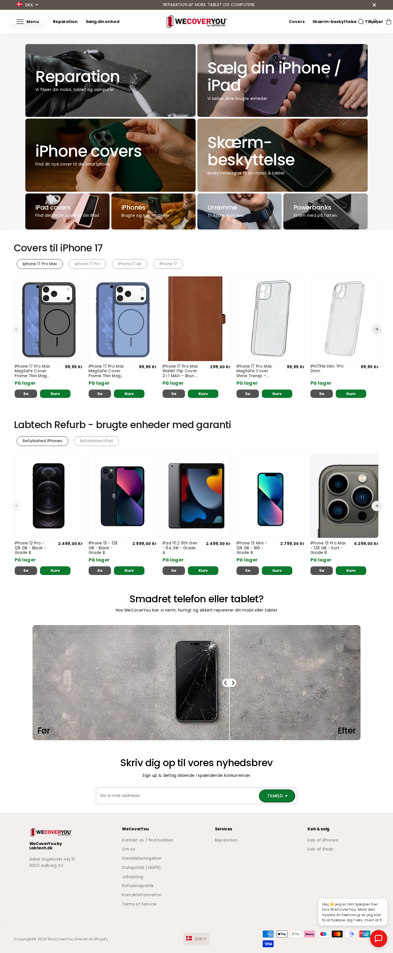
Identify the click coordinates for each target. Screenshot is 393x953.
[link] (57, 832)
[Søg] (361, 21)
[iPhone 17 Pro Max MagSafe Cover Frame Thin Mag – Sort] (49, 318)
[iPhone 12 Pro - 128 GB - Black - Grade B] (49, 495)
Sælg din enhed (102, 21)
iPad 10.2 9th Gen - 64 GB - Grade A (180, 548)
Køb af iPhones (323, 840)
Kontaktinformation (142, 895)
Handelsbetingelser (141, 858)
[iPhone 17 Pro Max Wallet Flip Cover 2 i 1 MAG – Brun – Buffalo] (196, 318)
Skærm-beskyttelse (334, 21)
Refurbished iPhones (42, 441)
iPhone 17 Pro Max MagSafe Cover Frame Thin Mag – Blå (106, 371)
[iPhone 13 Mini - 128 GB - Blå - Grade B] (270, 495)
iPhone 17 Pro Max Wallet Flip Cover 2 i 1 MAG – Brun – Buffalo (180, 371)
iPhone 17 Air (130, 264)
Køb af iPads (320, 849)
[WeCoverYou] (196, 21)
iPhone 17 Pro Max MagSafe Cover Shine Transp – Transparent (254, 371)
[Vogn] (388, 21)
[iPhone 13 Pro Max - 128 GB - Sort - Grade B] (344, 495)
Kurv (55, 393)
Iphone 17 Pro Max (40, 264)
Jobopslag (132, 877)
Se (26, 393)
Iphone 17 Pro (87, 264)
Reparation (65, 21)
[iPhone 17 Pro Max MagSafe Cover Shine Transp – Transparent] (270, 318)
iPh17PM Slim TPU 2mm (327, 369)
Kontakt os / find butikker (148, 840)
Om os (128, 849)
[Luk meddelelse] (374, 5)
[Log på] (375, 21)
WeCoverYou (60, 939)
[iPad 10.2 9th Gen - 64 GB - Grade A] (196, 495)
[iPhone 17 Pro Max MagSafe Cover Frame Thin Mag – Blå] (123, 318)
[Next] (376, 329)
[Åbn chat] (378, 938)
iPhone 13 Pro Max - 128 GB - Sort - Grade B (328, 548)
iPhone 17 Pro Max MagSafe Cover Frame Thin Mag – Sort (32, 371)
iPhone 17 (168, 264)
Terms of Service (139, 904)
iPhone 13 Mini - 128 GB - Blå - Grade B (251, 548)
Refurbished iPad (96, 441)
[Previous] (17, 329)
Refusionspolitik (138, 886)
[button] (28, 21)
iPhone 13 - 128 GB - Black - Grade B (103, 548)
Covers (296, 21)
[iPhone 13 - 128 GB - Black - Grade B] (123, 495)
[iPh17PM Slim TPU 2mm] (344, 318)
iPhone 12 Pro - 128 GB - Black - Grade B (30, 548)
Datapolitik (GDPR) (141, 867)
